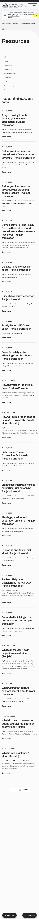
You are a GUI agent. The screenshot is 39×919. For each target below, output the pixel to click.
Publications (8, 65)
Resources (8, 23)
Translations (16, 23)
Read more (6, 137)
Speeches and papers (11, 86)
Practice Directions (10, 73)
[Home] (15, 4)
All (5, 57)
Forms (6, 61)
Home (3, 23)
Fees (5, 82)
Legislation (7, 77)
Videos (6, 90)
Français (10, 915)
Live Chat (31, 915)
